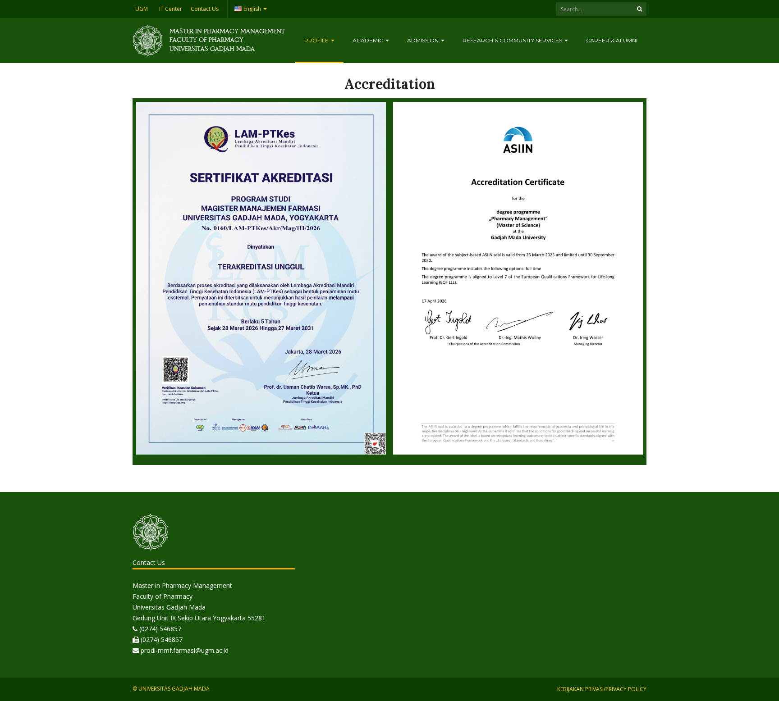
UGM (141, 9)
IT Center (170, 9)
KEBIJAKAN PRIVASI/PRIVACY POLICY (601, 689)
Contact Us (205, 9)
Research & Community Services (513, 40)
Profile (317, 40)
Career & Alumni (611, 40)
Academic (369, 40)
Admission (423, 40)
